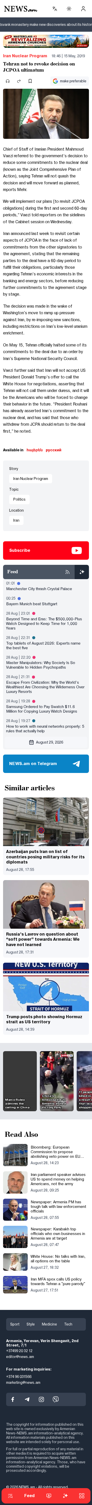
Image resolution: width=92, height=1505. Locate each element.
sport (14, 1324)
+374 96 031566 (18, 1377)
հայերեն (35, 450)
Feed (29, 1495)
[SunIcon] (69, 8)
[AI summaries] (82, 572)
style (31, 1324)
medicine (49, 1324)
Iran (16, 520)
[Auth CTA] (83, 8)
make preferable (73, 81)
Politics (19, 499)
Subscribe (19, 550)
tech (68, 1324)
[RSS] (67, 572)
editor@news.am (20, 1357)
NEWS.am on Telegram (33, 763)
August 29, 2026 (49, 742)
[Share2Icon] (19, 81)
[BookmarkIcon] (30, 81)
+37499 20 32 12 (19, 1351)
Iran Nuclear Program (25, 55)
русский (53, 450)
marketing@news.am (23, 1382)
